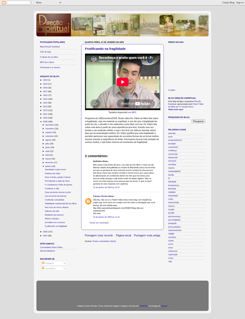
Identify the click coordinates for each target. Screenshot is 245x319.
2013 (45, 106)
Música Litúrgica (52, 219)
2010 (45, 118)
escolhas (172, 164)
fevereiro (49, 162)
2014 (45, 103)
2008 (45, 232)
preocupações (174, 227)
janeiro (48, 166)
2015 (45, 99)
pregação (172, 223)
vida (170, 261)
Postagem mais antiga (147, 235)
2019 (45, 84)
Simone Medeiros (47, 251)
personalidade (174, 220)
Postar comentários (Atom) (104, 241)
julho (47, 144)
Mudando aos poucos (54, 215)
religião (171, 234)
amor (170, 137)
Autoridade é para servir (55, 169)
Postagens (49, 263)
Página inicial (123, 235)
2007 (45, 236)
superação (173, 254)
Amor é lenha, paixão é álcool (57, 177)
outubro (49, 132)
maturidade (173, 196)
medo (170, 199)
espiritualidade (174, 171)
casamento (173, 147)
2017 (45, 91)
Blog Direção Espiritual (50, 47)
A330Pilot (143, 306)
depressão (173, 157)
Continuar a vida (52, 188)
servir (170, 244)
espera (171, 168)
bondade (172, 144)
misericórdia (173, 202)
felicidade (172, 182)
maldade (172, 192)
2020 (45, 80)
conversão (173, 154)
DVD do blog (45, 52)
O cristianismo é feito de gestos (58, 185)
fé (169, 178)
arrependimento (175, 140)
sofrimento (172, 251)
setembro (49, 136)
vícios (170, 258)
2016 (45, 95)
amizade (172, 133)
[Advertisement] (122, 290)
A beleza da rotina (52, 173)
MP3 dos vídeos (47, 62)
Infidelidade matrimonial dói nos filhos (61, 203)
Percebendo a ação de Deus (57, 181)
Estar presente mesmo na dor (58, 192)
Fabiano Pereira (100, 196)
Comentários (50, 268)
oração (171, 209)
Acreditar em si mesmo (55, 222)
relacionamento (175, 230)
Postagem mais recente (99, 235)
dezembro (50, 125)
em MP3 (132, 112)
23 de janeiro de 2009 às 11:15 (106, 217)
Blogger (164, 306)
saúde (171, 241)
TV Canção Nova (185, 107)
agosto (48, 140)
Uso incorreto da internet (55, 196)
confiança (172, 150)
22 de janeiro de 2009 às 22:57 (106, 187)
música (171, 206)
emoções (172, 161)
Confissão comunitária (54, 200)
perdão (171, 213)
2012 (45, 110)
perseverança (174, 216)
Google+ (172, 90)
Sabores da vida (52, 211)
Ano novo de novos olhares (57, 207)
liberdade (172, 189)
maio (47, 151)
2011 (45, 114)
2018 (45, 88)
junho (48, 147)
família (171, 175)
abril (47, 155)
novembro (50, 128)
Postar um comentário (99, 223)
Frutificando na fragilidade (105, 49)
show (170, 248)
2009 (45, 121)
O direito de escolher (49, 57)
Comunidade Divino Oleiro (51, 247)
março (48, 159)
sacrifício (172, 237)
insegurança (173, 185)
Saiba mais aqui (175, 109)
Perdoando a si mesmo (50, 67)
